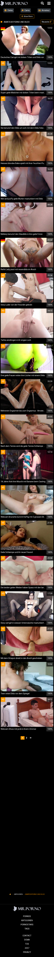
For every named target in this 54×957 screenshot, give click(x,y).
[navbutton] (49, 3)
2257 (27, 948)
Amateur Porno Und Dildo (35, 894)
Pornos (27, 916)
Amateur (45, 10)
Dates (10, 10)
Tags (27, 929)
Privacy (27, 952)
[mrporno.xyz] (14, 3)
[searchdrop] (42, 3)
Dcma (27, 940)
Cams (27, 10)
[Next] (31, 738)
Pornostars (27, 924)
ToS (27, 944)
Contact (27, 936)
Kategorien (18, 894)
